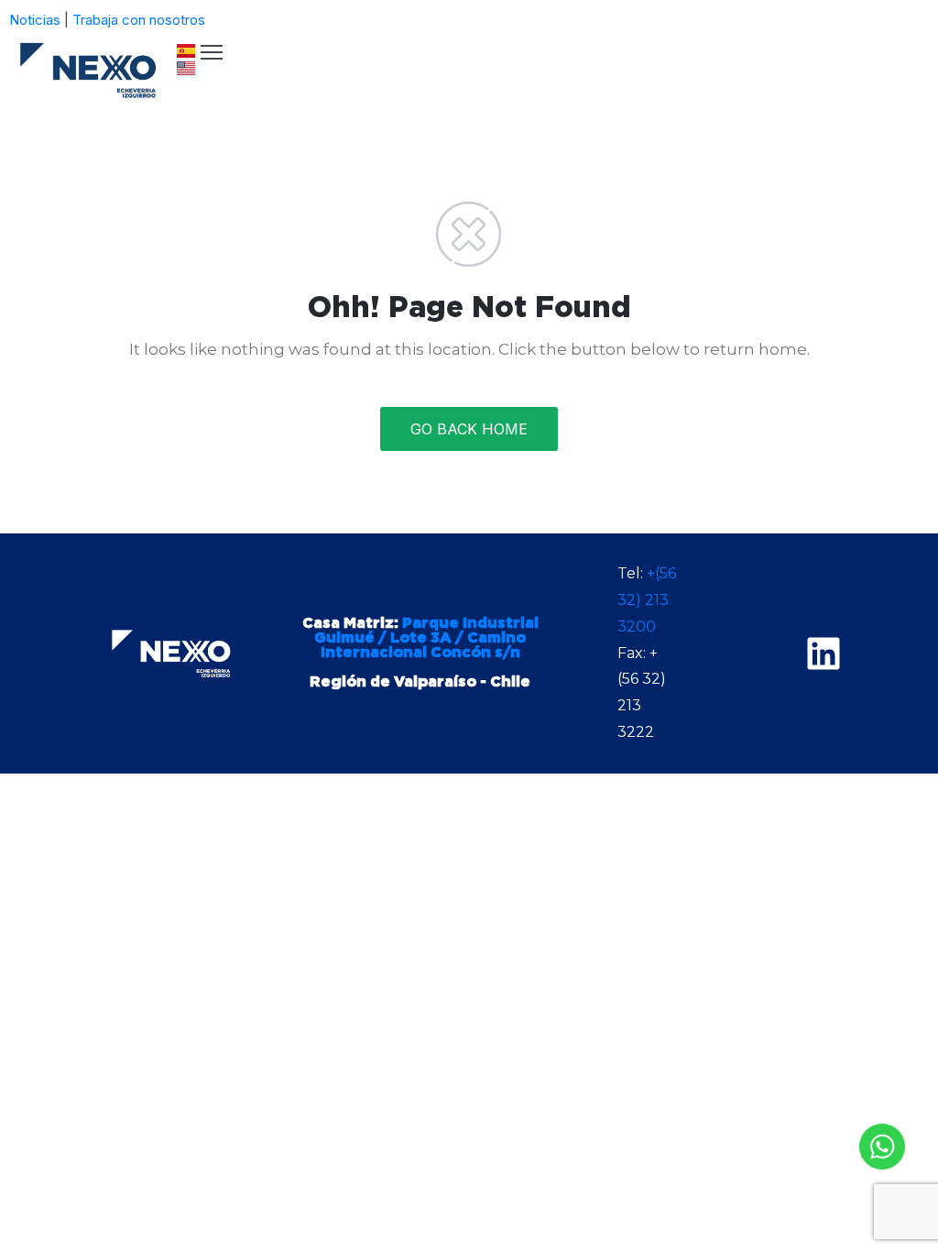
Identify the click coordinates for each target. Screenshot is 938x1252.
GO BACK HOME (469, 429)
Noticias (34, 19)
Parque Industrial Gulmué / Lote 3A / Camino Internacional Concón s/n (426, 638)
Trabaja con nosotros (138, 19)
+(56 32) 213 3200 (646, 600)
